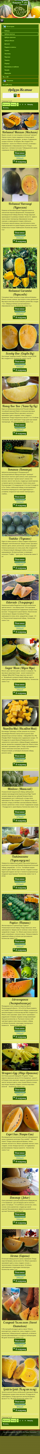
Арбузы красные (10, 37)
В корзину (20, 161)
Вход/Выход (7, 84)
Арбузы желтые (10, 34)
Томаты (7, 60)
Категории (10, 26)
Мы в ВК (6, 77)
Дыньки (7, 44)
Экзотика (7, 53)
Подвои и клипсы (10, 47)
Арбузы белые (9, 40)
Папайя (7, 70)
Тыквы (7, 50)
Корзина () (19, 2)
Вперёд (30, 104)
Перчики (7, 57)
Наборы (7, 31)
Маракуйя (8, 73)
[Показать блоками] (15, 95)
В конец (6, 108)
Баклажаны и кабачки (12, 67)
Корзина (10, 80)
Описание (20, 152)
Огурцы (7, 63)
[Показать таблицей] (18, 95)
